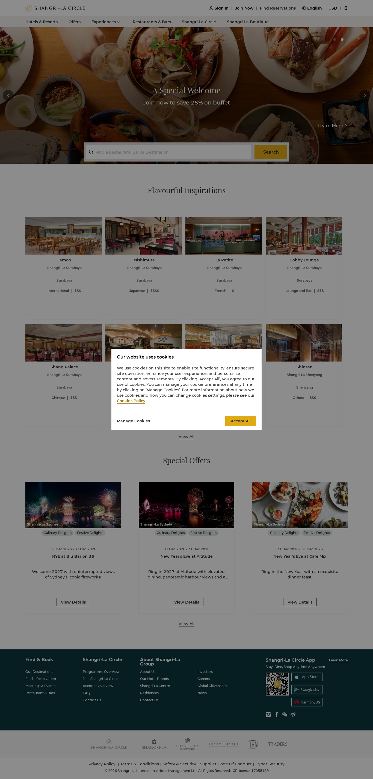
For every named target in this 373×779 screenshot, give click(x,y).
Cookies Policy (131, 400)
